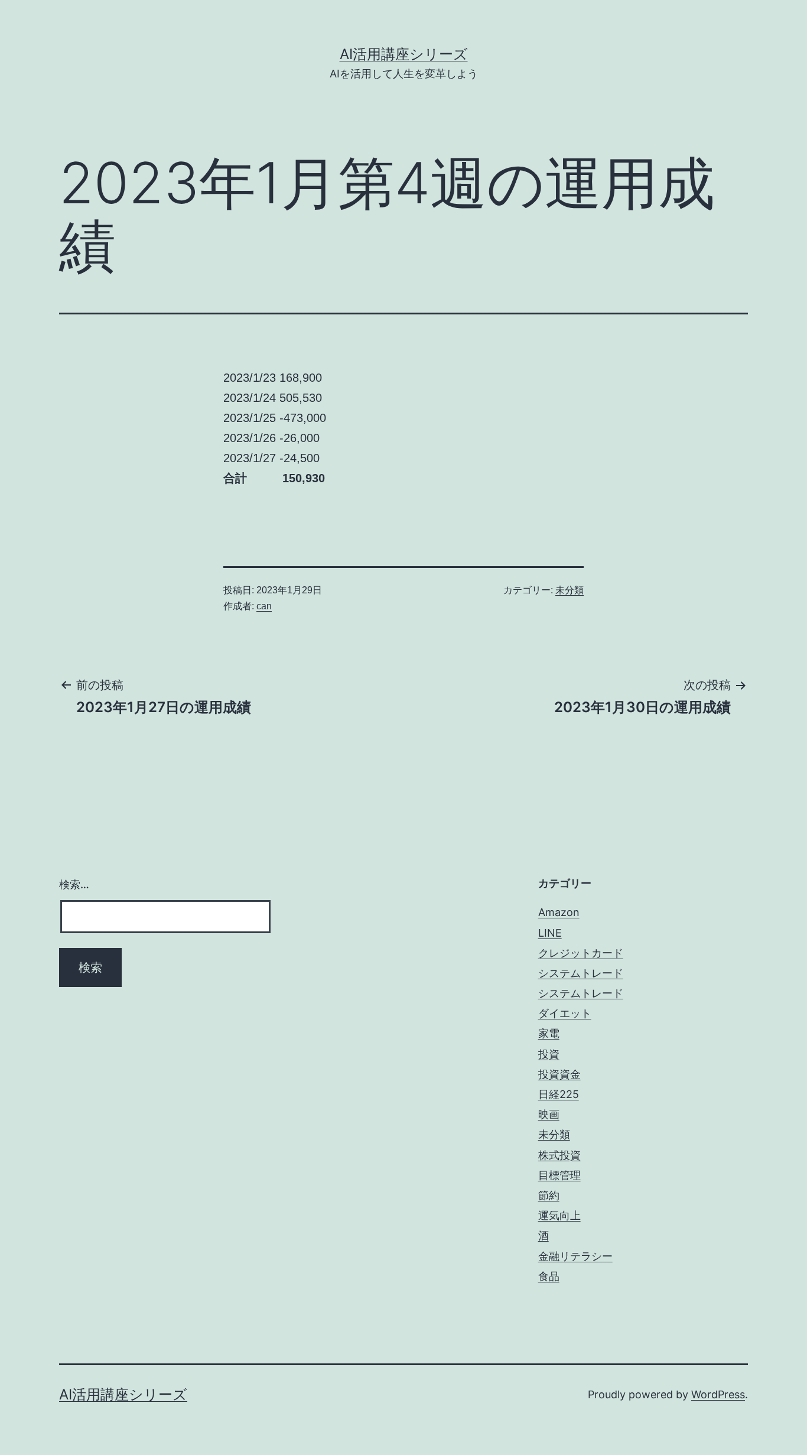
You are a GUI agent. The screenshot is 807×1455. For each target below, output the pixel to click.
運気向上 (559, 1215)
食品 (548, 1276)
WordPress (718, 1394)
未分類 (569, 590)
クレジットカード (580, 953)
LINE (550, 933)
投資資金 (559, 1074)
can (264, 606)
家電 (548, 1033)
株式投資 (559, 1155)
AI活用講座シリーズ (404, 54)
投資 (548, 1054)
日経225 (558, 1094)
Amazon (559, 912)
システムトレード (580, 973)
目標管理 (559, 1175)
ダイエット (564, 1013)
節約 (548, 1195)
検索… (74, 884)
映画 (548, 1114)
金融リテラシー (575, 1256)
